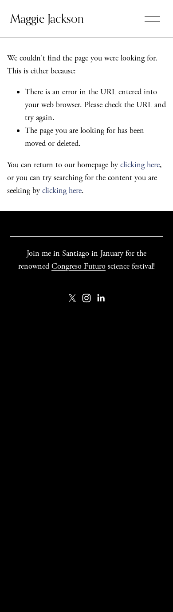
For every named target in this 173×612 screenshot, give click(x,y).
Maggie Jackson (47, 18)
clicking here (140, 165)
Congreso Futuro (78, 266)
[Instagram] (86, 298)
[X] (72, 298)
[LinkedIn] (100, 298)
